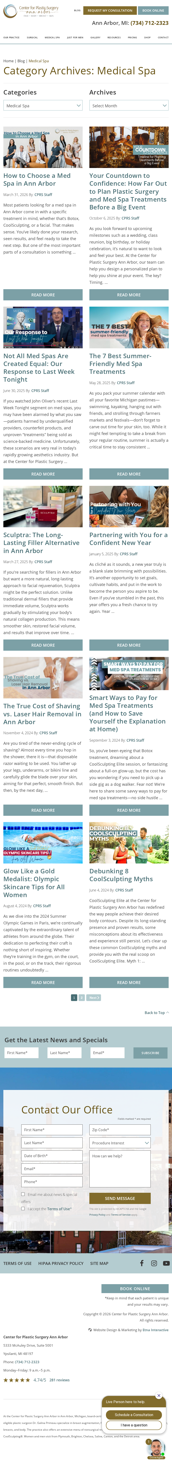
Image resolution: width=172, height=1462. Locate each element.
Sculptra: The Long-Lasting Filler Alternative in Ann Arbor (41, 542)
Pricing (132, 37)
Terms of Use (17, 1263)
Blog (77, 10)
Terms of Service (121, 1214)
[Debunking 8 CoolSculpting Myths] (129, 842)
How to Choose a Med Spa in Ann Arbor (37, 179)
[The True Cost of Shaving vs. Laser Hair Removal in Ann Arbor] (43, 677)
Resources (114, 37)
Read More (43, 294)
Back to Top (155, 1012)
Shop (147, 37)
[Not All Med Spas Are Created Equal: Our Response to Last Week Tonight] (43, 327)
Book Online (153, 10)
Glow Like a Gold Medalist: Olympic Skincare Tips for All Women (34, 883)
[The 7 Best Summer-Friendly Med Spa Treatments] (129, 327)
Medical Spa (52, 37)
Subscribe (150, 1053)
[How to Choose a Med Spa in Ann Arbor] (43, 146)
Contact (163, 37)
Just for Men (75, 37)
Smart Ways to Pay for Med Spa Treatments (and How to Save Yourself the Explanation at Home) (127, 713)
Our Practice (11, 37)
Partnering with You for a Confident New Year (128, 538)
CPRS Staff (43, 194)
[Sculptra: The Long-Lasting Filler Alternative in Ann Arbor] (43, 506)
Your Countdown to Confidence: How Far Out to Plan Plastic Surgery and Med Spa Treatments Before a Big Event (128, 191)
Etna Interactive (156, 1330)
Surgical (32, 37)
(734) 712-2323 (27, 1362)
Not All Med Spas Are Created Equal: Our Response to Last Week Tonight (39, 367)
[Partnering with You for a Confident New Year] (129, 506)
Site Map (99, 1263)
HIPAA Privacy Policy (61, 1263)
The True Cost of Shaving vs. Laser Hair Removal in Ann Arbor (42, 714)
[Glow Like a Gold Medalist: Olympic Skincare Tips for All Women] (43, 842)
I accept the (37, 1208)
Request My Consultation (110, 10)
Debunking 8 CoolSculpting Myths (121, 875)
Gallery (95, 37)
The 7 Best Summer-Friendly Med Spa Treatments (120, 363)
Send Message (120, 1198)
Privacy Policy (97, 1214)
